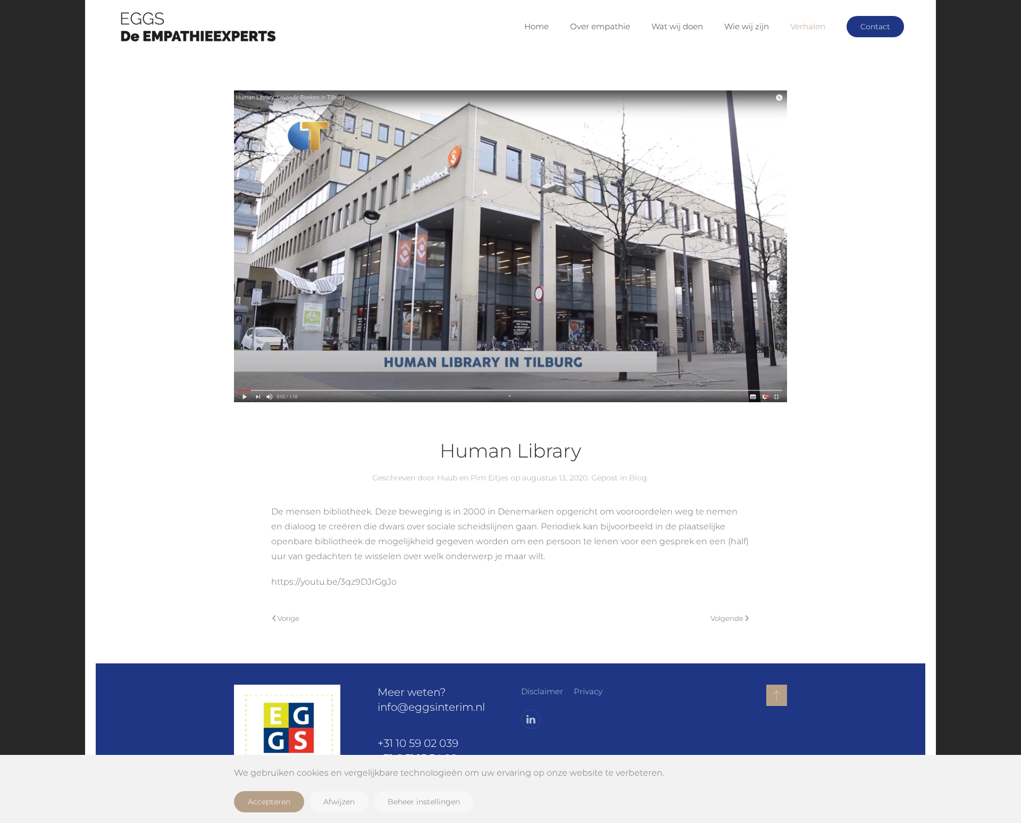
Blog (638, 478)
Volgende (726, 618)
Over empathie (600, 26)
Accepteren (269, 802)
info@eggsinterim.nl (431, 707)
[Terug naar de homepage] (197, 26)
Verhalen (807, 26)
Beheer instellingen (424, 802)
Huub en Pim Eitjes (472, 478)
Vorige (288, 618)
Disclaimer (542, 691)
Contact (875, 26)
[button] (776, 695)
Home (536, 26)
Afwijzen (339, 802)
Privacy (588, 691)
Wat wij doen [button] (677, 26)
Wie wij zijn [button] (746, 26)
